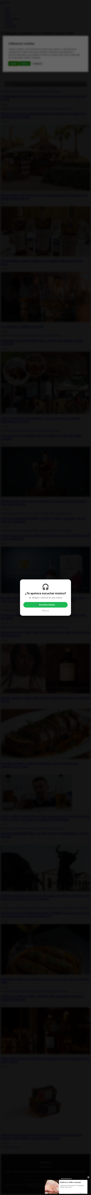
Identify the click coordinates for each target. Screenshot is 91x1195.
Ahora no (45, 611)
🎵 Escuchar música (45, 605)
